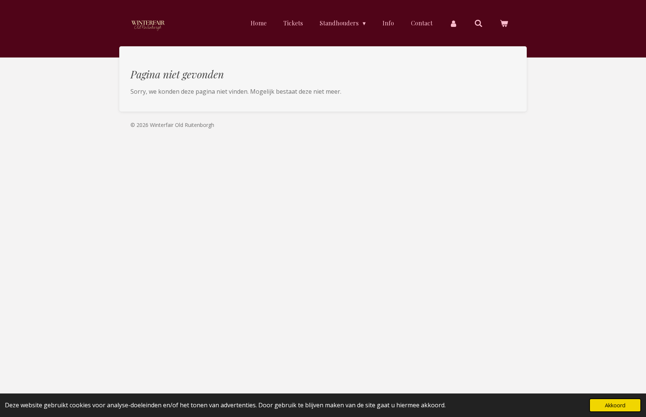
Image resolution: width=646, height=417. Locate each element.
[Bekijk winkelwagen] (504, 23)
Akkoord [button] (615, 405)
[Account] (453, 23)
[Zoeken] (478, 23)
